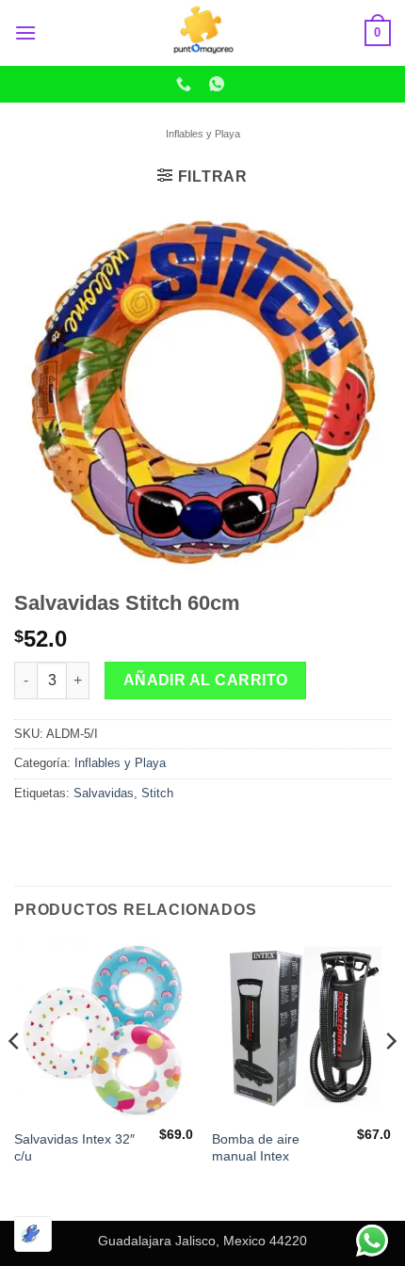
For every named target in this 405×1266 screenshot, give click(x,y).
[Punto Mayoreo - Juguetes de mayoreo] (202, 33)
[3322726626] (186, 84)
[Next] (390, 1078)
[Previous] (15, 1078)
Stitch (157, 793)
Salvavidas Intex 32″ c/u (74, 1147)
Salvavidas (103, 793)
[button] (25, 32)
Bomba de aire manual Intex (256, 1147)
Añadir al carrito (205, 680)
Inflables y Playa (203, 133)
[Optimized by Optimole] (33, 1234)
